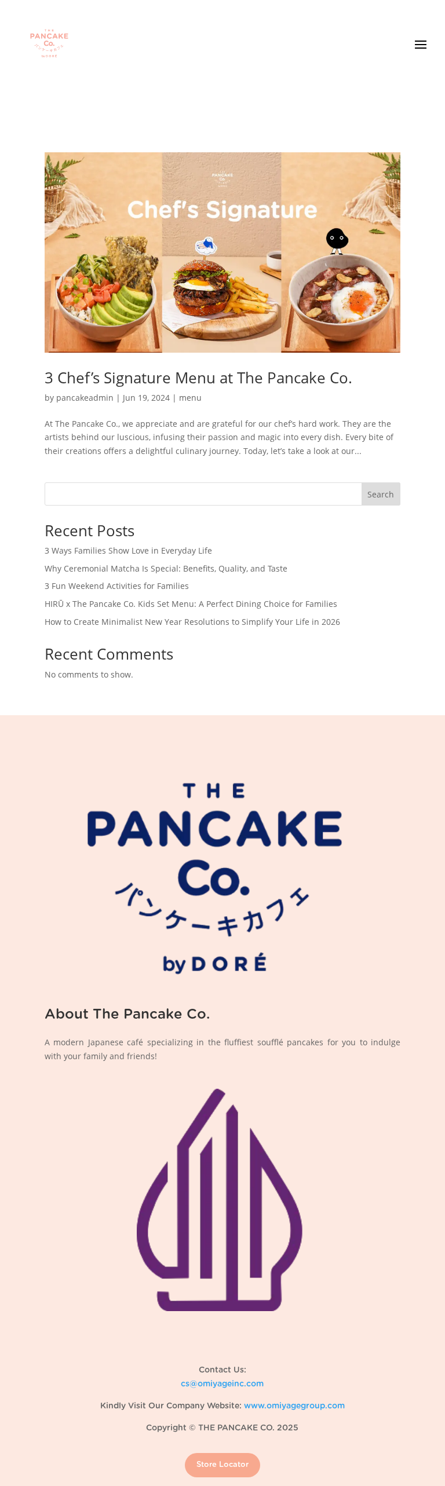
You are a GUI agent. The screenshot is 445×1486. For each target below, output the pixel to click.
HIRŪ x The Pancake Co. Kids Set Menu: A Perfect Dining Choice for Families (191, 603)
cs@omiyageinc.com (222, 1384)
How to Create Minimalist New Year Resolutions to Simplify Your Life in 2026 (192, 621)
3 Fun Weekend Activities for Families (117, 585)
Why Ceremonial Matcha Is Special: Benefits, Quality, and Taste (166, 568)
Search (380, 494)
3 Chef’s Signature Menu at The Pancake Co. (198, 377)
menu (190, 397)
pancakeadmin (85, 397)
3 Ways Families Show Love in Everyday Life (128, 550)
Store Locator (222, 1465)
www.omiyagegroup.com (294, 1406)
